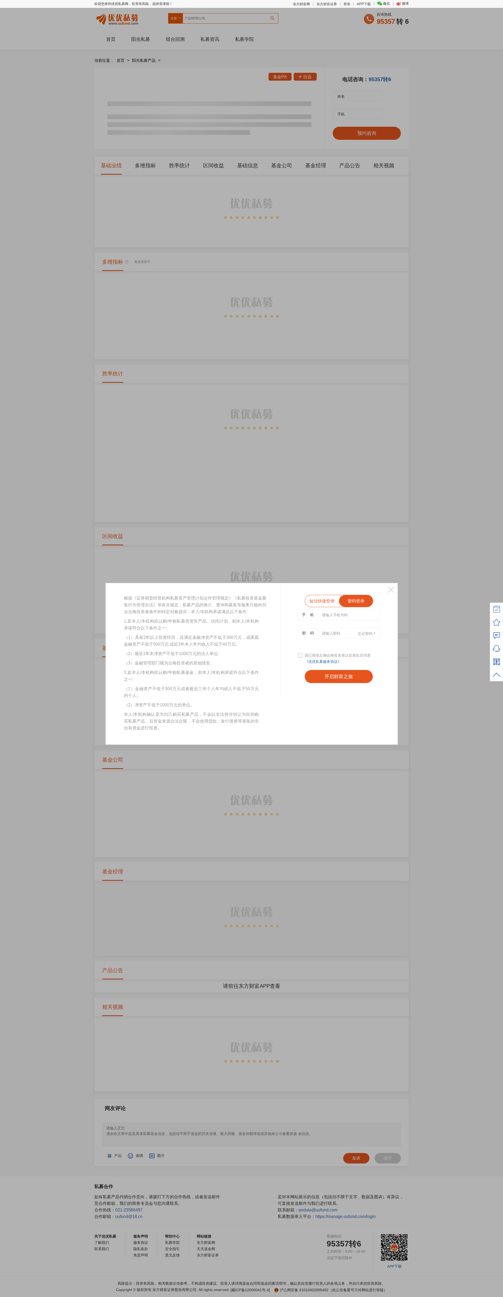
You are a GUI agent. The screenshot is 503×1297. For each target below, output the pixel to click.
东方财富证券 (326, 4)
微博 (405, 3)
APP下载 (364, 4)
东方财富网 (301, 4)
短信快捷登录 (322, 601)
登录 (346, 4)
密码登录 (356, 601)
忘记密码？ (367, 633)
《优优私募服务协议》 (323, 661)
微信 (386, 3)
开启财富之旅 (339, 676)
